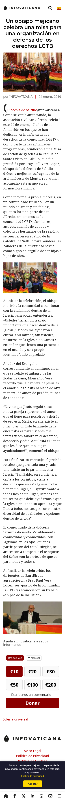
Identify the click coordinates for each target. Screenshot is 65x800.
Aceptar (32, 783)
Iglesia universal (15, 719)
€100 (32, 684)
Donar (32, 703)
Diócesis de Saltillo (22, 110)
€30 (51, 671)
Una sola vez (15, 658)
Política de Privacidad (32, 756)
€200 (50, 684)
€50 (14, 684)
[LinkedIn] (32, 796)
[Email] (50, 796)
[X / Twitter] (23, 796)
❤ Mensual (34, 658)
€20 (32, 671)
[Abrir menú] (59, 796)
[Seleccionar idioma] (59, 8)
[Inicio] (6, 796)
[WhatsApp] (41, 796)
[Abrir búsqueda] (50, 8)
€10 (14, 671)
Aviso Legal (32, 751)
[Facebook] (14, 796)
